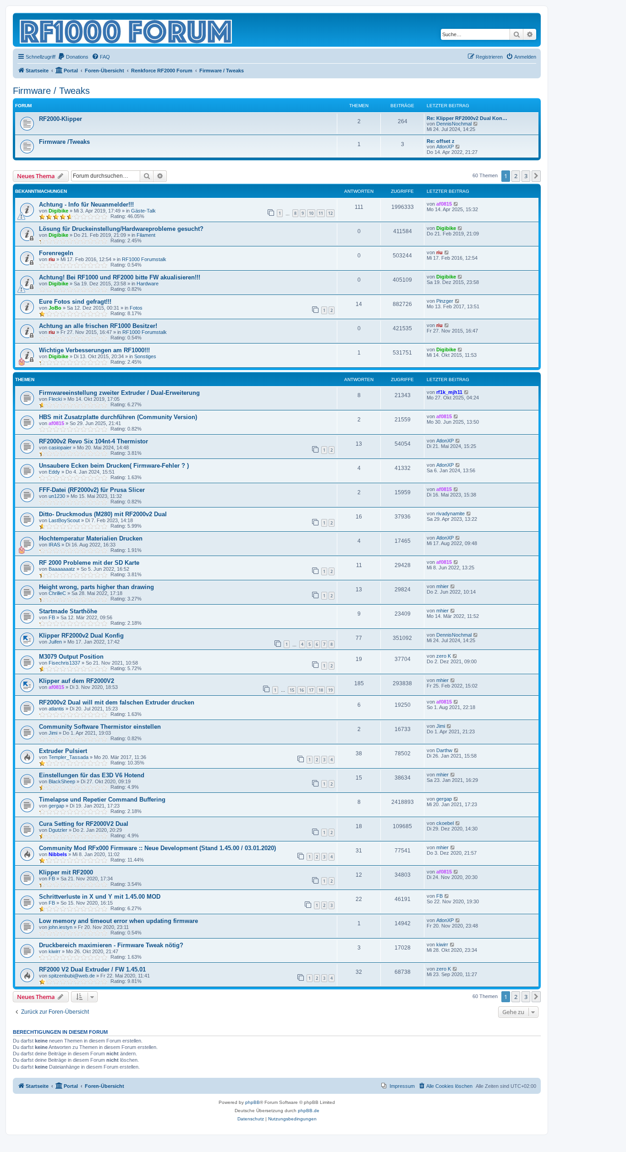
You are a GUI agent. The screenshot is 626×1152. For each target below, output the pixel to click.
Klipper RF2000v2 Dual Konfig (81, 635)
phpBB (252, 1102)
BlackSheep (62, 781)
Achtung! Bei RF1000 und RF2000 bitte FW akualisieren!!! (119, 277)
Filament (146, 235)
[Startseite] (126, 29)
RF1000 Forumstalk (144, 259)
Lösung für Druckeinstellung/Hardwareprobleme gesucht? (121, 228)
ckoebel (445, 823)
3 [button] (525, 176)
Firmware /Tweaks (64, 141)
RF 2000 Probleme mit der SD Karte (89, 562)
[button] (536, 175)
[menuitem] (73, 56)
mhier (442, 586)
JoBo (55, 308)
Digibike (58, 210)
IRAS (54, 544)
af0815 (444, 204)
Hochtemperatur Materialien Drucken (91, 538)
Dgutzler (58, 830)
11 (320, 213)
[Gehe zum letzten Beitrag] (456, 204)
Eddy (54, 472)
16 (301, 690)
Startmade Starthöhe (68, 611)
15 (292, 690)
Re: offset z (441, 141)
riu (52, 259)
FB (52, 617)
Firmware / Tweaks (51, 91)
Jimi (53, 733)
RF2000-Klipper (60, 118)
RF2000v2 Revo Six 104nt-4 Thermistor (93, 441)
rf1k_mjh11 (449, 392)
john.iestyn (60, 927)
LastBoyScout (64, 520)
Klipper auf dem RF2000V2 (76, 680)
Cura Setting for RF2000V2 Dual (83, 823)
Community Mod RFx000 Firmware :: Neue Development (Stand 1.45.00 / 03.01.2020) (157, 848)
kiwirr (54, 951)
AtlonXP (445, 146)
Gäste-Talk (143, 210)
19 (330, 690)
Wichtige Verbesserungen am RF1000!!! (94, 350)
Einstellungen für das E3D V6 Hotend (91, 775)
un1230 (57, 496)
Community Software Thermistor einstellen (100, 726)
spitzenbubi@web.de (72, 975)
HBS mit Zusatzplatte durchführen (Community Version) (118, 417)
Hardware (148, 283)
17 (311, 690)
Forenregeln (56, 253)
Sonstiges (145, 356)
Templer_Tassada (68, 757)
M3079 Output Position (71, 656)
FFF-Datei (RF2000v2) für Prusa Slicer (92, 489)
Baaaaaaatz (62, 569)
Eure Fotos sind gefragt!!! (75, 301)
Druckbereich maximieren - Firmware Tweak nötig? (111, 945)
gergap (56, 805)
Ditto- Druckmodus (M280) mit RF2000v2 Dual (103, 514)
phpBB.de (308, 1110)
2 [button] (515, 176)
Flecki (55, 399)
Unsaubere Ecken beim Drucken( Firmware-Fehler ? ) (114, 465)
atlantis (56, 708)
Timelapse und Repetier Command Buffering (102, 799)
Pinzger (444, 301)
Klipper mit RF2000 (66, 872)
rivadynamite (450, 513)
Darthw (444, 750)
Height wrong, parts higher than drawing (96, 587)
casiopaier (60, 447)
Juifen (55, 641)
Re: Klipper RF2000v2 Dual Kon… (467, 118)
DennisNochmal (454, 123)
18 (320, 690)
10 (311, 213)
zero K (443, 656)
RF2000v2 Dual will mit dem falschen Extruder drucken (116, 702)
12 (330, 213)
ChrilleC (57, 593)
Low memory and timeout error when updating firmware (118, 920)
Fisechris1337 (64, 663)
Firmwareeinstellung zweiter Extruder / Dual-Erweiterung (119, 392)
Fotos (136, 308)
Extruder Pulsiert (63, 751)
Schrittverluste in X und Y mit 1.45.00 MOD (99, 896)
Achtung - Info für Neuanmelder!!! (86, 204)
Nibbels (58, 854)
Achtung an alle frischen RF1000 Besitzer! (98, 325)
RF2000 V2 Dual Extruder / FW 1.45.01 (92, 969)
